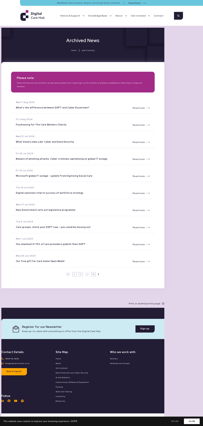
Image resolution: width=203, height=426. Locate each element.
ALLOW (192, 421)
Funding (59, 387)
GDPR (74, 421)
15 (93, 274)
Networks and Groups (120, 363)
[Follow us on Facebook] (10, 401)
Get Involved (62, 368)
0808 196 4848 (12, 359)
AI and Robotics (63, 377)
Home (74, 50)
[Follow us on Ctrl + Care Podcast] (23, 401)
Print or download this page (144, 303)
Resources (60, 401)
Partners (114, 359)
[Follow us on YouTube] (16, 401)
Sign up (144, 328)
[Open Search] (178, 16)
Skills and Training (64, 392)
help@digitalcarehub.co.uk (17, 363)
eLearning (60, 396)
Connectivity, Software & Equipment (72, 382)
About (58, 363)
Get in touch (14, 371)
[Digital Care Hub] (32, 16)
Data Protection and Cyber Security (72, 373)
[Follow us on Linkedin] (3, 401)
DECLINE (175, 421)
